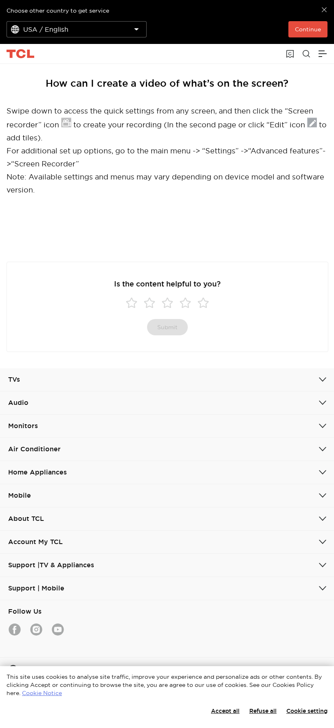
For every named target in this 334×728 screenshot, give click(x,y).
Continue (308, 29)
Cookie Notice (42, 693)
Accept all (225, 711)
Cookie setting (306, 711)
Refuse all (263, 711)
